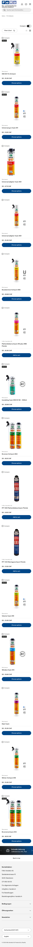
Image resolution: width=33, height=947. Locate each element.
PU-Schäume (10, 16)
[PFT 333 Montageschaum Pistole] (16, 542)
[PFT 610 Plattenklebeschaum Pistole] (16, 488)
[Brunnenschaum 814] (16, 812)
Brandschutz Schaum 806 (11, 290)
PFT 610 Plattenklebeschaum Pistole (15, 508)
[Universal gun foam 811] (16, 108)
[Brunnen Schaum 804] (16, 434)
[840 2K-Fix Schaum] (16, 54)
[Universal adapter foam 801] (16, 162)
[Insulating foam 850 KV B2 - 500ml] (16, 380)
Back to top (16, 858)
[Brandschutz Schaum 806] (16, 270)
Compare (23, 26)
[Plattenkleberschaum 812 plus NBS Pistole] (16, 324)
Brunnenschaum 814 (9, 832)
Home (3, 16)
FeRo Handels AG (10, 942)
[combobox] (16, 10)
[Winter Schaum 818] (16, 758)
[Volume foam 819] (16, 596)
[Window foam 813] (16, 650)
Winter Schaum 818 (9, 778)
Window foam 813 (8, 670)
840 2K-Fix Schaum (9, 74)
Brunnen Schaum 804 (9, 454)
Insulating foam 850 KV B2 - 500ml (14, 400)
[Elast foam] (16, 704)
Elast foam (5, 724)
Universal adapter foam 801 (11, 182)
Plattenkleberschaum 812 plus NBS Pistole (14, 345)
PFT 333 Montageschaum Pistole (13, 562)
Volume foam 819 (8, 616)
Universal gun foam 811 (10, 128)
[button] (26, 4)
